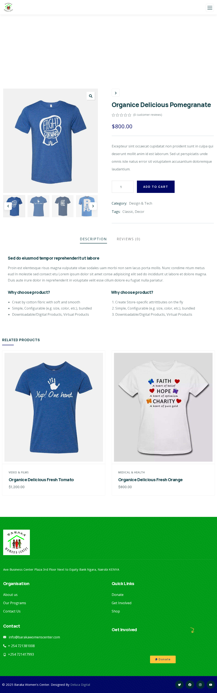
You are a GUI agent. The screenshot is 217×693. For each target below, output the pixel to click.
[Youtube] (211, 684)
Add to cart (155, 187)
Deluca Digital (80, 684)
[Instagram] (200, 684)
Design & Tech (140, 203)
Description (93, 239)
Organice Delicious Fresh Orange (150, 479)
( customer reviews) (147, 115)
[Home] (16, 542)
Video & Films (19, 472)
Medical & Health (131, 472)
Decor (139, 211)
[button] (91, 96)
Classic (127, 211)
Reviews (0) (128, 239)
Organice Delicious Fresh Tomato (41, 479)
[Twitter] (179, 684)
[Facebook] (190, 684)
